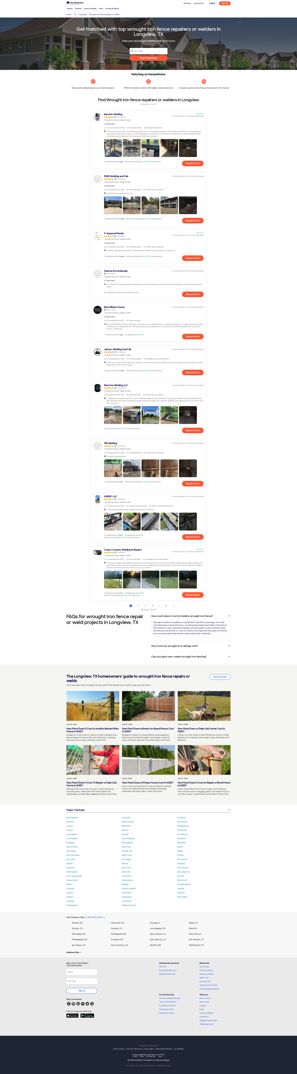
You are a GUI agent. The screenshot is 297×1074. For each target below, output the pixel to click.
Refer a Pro (204, 978)
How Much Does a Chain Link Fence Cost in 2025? (201, 730)
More (101, 9)
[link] (148, 117)
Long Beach (72, 834)
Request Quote (193, 163)
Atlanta (69, 897)
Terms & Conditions (162, 1060)
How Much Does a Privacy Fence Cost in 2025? (147, 782)
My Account (204, 967)
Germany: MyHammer (134, 1049)
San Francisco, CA (119, 945)
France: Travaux (118, 1049)
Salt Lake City (183, 872)
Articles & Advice (112, 9)
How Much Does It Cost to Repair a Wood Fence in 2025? (204, 784)
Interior (70, 9)
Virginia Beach (184, 884)
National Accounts (166, 1013)
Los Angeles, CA (157, 928)
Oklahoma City (129, 905)
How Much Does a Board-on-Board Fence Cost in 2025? (148, 730)
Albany (125, 863)
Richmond (182, 880)
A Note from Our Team (208, 985)
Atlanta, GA (77, 923)
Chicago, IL (155, 923)
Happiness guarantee (208, 1020)
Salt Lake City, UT (158, 939)
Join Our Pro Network (167, 1002)
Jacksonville (72, 880)
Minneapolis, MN (118, 934)
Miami (69, 884)
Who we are (204, 1002)
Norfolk (180, 876)
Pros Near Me (205, 981)
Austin (180, 847)
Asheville (126, 872)
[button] (113, 148)
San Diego (71, 851)
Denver (69, 863)
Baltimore (126, 826)
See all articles (220, 677)
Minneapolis (127, 842)
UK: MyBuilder (179, 1049)
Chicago (70, 901)
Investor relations (207, 1013)
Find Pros (162, 967)
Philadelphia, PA (79, 939)
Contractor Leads (166, 1009)
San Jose (70, 859)
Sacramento (72, 847)
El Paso (180, 855)
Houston (181, 863)
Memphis (181, 838)
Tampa (69, 893)
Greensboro (127, 880)
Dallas (180, 851)
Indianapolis (72, 905)
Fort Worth (182, 859)
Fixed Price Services (167, 974)
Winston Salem (129, 888)
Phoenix (70, 822)
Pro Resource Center (167, 1006)
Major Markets (75, 810)
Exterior (78, 9)
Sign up (81, 990)
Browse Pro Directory (167, 970)
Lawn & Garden (90, 9)
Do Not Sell (150, 1055)
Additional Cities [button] (72, 952)
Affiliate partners (206, 1024)
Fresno (69, 830)
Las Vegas (126, 859)
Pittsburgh (182, 830)
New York (126, 867)
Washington (72, 872)
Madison (181, 893)
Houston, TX (116, 928)
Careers (203, 1006)
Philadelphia (183, 826)
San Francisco (73, 855)
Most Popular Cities (75, 917)
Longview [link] (83, 14)
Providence (182, 834)
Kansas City (127, 851)
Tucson (69, 826)
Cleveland (126, 897)
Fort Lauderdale (74, 876)
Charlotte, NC (117, 923)
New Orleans (128, 822)
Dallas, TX (193, 923)
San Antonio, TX (196, 939)
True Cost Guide (206, 970)
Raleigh (125, 884)
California (142, 1055)
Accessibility (160, 1056)
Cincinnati (126, 893)
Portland (181, 817)
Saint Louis (127, 855)
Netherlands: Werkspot (164, 1049)
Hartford (70, 867)
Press (202, 1009)
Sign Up (224, 3)
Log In (212, 3)
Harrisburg (182, 822)
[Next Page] (173, 605)
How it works (205, 998)
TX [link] (75, 14)
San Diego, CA (78, 945)
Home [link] (68, 14)
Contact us (204, 1017)
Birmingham (72, 817)
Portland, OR (117, 939)
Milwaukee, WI (78, 934)
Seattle (180, 888)
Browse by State (95, 917)
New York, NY (195, 934)
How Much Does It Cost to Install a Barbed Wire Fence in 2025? (92, 730)
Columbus (126, 901)
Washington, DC (196, 945)
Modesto (70, 842)
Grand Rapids (128, 838)
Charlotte (126, 876)
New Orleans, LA (158, 934)
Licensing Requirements (209, 989)
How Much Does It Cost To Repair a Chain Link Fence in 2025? (91, 784)
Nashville (181, 842)
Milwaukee (182, 897)
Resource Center (206, 974)
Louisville (126, 817)
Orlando (70, 888)
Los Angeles (72, 838)
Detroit (125, 834)
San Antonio (183, 867)
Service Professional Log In (170, 998)
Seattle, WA (155, 945)
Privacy (135, 1055)
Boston (125, 830)
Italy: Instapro (149, 1049)
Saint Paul (126, 847)
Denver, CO (77, 928)
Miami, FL (193, 928)
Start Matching (148, 58)
